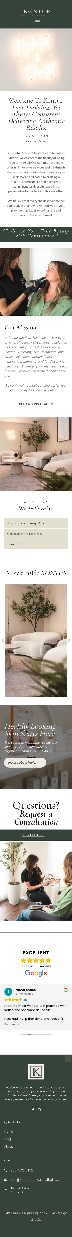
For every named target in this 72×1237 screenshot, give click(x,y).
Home (8, 1131)
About (8, 1146)
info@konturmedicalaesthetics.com (37, 1180)
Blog (7, 1139)
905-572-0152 (22, 1170)
